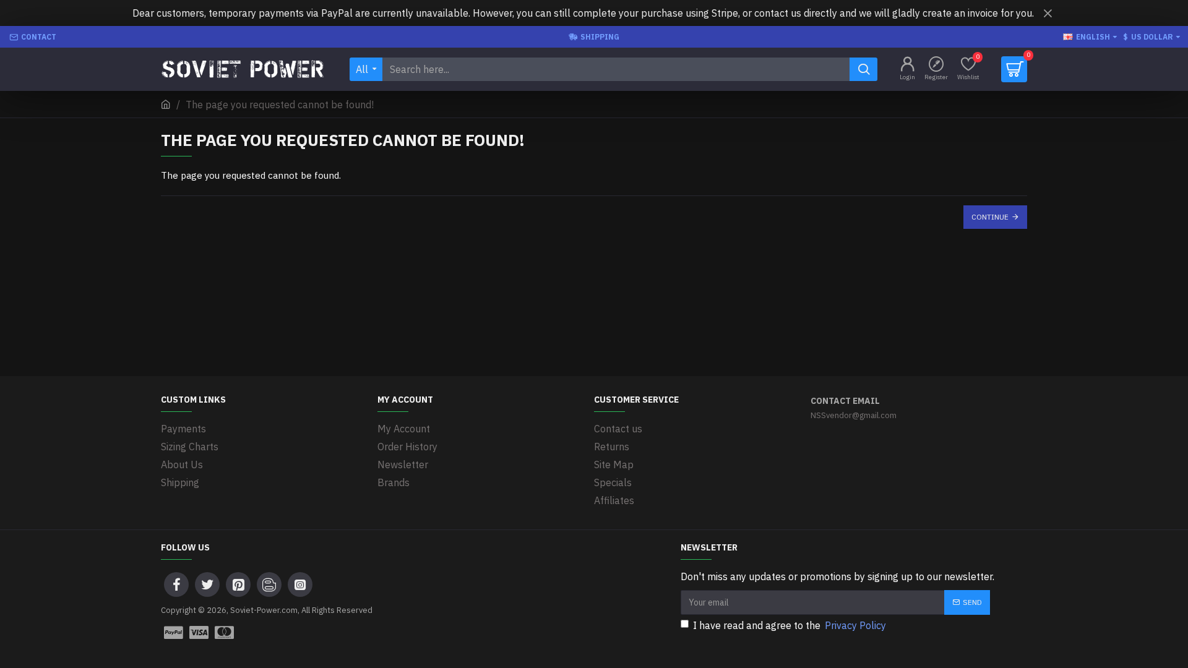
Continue (990, 216)
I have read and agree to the (789, 625)
